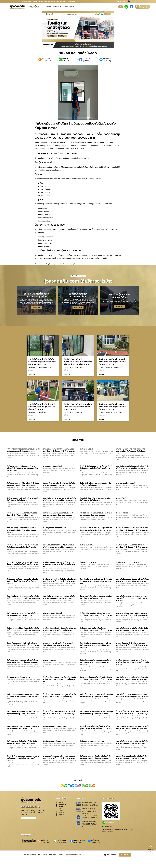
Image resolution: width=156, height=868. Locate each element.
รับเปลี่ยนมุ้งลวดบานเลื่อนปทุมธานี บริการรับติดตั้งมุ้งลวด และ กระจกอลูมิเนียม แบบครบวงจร (96, 581)
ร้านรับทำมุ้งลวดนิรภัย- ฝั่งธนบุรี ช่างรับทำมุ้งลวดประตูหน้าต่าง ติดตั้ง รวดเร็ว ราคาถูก (59, 629)
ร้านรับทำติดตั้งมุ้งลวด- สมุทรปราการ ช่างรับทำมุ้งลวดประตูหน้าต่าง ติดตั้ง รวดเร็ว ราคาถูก (96, 468)
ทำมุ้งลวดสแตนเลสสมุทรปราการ (92, 741)
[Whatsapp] (83, 785)
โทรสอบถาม (46, 59)
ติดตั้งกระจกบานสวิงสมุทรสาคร (128, 562)
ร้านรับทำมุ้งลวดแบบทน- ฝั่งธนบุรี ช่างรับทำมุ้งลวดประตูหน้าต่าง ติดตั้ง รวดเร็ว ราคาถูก (59, 712)
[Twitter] (76, 785)
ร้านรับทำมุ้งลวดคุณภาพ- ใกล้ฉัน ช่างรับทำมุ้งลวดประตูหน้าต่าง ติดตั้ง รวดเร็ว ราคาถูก (132, 712)
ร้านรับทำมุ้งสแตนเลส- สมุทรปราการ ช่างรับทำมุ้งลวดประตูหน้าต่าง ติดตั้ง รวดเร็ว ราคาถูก (59, 564)
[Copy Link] (62, 785)
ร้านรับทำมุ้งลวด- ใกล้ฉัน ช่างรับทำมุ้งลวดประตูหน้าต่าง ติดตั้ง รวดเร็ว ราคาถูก (22, 513)
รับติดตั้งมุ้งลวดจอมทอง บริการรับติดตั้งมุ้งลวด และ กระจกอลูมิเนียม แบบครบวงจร (23, 712)
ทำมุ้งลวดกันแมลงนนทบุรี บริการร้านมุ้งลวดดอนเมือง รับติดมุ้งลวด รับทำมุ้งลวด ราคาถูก (59, 757)
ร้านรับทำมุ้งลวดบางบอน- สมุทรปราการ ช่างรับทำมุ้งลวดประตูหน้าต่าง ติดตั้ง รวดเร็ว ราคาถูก (23, 758)
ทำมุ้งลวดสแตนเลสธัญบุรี (52, 466)
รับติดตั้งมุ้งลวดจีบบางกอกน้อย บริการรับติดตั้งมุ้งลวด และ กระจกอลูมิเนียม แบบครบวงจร (132, 695)
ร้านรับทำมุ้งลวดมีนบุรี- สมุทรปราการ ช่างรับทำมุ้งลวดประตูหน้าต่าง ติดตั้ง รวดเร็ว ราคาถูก (78, 362)
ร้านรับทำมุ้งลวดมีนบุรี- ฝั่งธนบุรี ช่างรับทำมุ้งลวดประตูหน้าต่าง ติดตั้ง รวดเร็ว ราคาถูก (41, 407)
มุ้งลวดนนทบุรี (87, 61)
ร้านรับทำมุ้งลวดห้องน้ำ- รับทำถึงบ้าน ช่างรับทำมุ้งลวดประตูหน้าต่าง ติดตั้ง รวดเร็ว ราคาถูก (59, 679)
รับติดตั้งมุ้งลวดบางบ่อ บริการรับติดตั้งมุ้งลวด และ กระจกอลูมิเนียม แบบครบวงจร (95, 757)
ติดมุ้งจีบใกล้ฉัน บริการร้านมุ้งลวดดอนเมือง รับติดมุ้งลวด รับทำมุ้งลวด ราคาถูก (95, 499)
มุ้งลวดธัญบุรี (121, 498)
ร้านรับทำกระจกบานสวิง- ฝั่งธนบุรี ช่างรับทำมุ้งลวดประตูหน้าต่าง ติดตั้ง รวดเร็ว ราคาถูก (96, 528)
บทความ (65, 7)
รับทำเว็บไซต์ (77, 855)
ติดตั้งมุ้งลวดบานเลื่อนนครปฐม (18, 677)
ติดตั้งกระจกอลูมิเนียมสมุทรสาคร (55, 741)
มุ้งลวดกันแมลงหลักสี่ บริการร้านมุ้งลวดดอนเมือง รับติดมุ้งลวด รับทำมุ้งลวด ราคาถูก (132, 644)
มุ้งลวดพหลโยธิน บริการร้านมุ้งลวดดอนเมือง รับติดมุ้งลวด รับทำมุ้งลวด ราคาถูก (96, 597)
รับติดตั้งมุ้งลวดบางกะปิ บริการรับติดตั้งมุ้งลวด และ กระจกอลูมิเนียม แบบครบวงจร (132, 629)
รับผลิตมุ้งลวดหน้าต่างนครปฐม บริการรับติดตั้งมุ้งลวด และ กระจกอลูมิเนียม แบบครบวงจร (59, 499)
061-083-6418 (143, 7)
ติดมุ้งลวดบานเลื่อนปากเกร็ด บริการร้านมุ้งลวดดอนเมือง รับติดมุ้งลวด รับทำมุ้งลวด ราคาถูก (22, 581)
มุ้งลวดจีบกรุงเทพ (50, 660)
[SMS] (90, 785)
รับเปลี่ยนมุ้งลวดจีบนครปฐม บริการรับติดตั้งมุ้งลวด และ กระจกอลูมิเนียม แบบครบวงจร (132, 727)
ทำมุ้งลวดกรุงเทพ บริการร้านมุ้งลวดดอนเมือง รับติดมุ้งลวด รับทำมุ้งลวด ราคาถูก (96, 629)
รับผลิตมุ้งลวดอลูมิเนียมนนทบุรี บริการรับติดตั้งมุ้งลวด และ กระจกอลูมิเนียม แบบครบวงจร (132, 467)
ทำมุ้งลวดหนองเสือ (87, 449)
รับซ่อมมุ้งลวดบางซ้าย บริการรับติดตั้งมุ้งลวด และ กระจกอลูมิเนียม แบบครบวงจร (131, 757)
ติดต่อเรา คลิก (143, 6)
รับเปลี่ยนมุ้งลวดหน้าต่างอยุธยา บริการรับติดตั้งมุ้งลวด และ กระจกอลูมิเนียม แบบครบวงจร (23, 597)
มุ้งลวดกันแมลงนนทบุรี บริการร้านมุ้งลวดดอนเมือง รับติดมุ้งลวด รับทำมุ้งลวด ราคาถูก (23, 644)
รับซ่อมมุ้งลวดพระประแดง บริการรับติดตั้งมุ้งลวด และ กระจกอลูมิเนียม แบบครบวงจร (96, 695)
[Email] (86, 785)
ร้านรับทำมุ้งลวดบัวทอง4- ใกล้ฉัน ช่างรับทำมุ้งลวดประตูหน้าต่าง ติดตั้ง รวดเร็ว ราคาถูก (95, 727)
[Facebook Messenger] (72, 785)
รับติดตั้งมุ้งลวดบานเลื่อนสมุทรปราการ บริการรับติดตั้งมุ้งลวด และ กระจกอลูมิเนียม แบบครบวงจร (22, 468)
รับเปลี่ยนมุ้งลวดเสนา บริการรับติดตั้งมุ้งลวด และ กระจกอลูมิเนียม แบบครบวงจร (23, 727)
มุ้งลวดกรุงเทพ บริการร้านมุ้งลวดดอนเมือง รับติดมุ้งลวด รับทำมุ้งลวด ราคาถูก (59, 644)
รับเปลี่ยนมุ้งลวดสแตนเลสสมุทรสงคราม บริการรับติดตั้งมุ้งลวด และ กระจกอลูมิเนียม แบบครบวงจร (89, 811)
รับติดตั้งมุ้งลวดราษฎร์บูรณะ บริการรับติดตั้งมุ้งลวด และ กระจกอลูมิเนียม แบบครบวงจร (132, 580)
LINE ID (65, 59)
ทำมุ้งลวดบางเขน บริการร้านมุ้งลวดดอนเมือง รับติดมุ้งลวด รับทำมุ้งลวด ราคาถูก (23, 499)
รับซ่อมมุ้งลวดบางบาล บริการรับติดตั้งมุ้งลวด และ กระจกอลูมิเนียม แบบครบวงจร (58, 513)
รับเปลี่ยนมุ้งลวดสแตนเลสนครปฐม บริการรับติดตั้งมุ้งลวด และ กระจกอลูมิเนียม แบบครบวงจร (95, 645)
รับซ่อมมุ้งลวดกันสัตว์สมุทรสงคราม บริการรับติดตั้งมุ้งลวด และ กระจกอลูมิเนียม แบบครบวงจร (95, 662)
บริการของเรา (57, 7)
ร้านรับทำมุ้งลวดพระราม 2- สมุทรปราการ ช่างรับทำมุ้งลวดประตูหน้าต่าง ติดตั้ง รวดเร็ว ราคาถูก (132, 662)
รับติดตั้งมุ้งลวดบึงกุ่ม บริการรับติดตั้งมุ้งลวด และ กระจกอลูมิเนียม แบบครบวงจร (22, 742)
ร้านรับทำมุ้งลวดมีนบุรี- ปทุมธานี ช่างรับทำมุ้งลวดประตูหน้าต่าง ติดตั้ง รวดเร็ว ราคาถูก (112, 362)
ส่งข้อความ (107, 59)
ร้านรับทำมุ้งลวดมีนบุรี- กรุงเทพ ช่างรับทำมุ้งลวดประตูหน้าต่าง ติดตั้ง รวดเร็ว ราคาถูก (112, 407)
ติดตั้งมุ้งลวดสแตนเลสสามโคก (54, 527)
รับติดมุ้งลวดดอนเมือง (55, 264)
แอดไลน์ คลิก (61, 840)
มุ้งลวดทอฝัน (66, 61)
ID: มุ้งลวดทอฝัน (62, 842)
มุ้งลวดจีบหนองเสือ (123, 512)
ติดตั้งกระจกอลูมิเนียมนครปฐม (54, 726)
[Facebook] (69, 785)
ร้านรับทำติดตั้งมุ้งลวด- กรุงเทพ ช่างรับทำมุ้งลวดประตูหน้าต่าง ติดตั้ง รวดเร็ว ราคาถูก (59, 695)
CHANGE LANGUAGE (112, 855)
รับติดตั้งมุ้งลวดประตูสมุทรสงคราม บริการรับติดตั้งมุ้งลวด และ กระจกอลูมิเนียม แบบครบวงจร (131, 598)
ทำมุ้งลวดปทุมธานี (86, 544)
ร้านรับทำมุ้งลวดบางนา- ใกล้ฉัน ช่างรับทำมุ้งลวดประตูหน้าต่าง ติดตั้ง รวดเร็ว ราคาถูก (90, 817)
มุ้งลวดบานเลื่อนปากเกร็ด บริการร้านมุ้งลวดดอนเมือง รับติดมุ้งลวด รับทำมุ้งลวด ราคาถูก (96, 678)
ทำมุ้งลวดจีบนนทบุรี (69, 264)
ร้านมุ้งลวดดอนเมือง (42, 264)
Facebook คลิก (79, 840)
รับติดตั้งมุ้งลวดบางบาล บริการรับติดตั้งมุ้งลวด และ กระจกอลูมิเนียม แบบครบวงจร (132, 742)
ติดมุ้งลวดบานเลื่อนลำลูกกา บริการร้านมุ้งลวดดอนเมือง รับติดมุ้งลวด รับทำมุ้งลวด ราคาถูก (89, 824)
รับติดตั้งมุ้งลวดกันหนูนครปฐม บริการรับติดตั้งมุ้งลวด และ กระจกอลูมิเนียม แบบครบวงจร (59, 545)
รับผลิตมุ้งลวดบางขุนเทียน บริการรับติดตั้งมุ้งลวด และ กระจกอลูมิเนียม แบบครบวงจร (132, 678)
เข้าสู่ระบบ (124, 2)
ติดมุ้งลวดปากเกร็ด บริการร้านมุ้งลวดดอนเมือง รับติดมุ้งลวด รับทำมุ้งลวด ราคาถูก (132, 545)
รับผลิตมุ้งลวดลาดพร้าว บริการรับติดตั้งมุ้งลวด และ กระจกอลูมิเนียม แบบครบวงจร (59, 597)
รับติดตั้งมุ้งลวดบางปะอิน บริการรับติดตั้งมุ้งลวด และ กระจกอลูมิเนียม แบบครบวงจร (23, 484)
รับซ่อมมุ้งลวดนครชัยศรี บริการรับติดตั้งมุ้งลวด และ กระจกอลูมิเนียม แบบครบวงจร (59, 484)
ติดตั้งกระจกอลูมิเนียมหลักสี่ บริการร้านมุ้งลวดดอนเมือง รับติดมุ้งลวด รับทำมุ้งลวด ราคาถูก (22, 529)
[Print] (93, 785)
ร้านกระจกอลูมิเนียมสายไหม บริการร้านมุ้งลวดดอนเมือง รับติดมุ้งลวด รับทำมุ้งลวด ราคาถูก (131, 451)
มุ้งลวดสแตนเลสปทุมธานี (52, 613)
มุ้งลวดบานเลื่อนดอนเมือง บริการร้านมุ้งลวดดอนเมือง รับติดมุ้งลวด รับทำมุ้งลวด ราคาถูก (132, 528)
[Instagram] (79, 785)
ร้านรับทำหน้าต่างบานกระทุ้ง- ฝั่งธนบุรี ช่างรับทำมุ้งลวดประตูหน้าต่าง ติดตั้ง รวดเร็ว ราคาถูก (22, 547)
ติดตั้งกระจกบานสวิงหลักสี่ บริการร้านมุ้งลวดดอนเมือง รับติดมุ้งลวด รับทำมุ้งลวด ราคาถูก (59, 580)
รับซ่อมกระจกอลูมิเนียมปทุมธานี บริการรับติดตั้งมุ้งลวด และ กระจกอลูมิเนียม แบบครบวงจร (23, 629)
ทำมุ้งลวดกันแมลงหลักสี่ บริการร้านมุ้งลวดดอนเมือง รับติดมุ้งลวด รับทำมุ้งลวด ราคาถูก (59, 450)
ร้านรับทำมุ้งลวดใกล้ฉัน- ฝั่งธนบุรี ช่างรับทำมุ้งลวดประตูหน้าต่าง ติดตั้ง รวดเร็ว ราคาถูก (90, 804)
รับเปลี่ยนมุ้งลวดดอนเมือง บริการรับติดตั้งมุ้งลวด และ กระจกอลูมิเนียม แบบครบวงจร (23, 450)
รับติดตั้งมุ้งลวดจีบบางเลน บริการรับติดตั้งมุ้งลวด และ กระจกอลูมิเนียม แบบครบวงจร (22, 661)
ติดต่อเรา (119, 2)
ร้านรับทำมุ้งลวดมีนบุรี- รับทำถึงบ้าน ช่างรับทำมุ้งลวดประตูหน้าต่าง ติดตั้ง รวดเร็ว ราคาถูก (42, 362)
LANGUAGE (133, 1)
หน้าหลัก (48, 7)
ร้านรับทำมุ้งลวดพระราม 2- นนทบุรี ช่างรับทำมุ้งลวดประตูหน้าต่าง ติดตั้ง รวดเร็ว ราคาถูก (23, 563)
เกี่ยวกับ (71, 7)
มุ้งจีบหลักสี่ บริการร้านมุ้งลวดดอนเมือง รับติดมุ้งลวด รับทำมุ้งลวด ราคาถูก (95, 484)
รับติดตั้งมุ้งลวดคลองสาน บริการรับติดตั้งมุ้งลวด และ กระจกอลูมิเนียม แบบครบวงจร (96, 712)
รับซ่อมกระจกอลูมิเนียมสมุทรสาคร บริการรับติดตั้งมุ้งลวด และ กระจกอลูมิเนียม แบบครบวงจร (23, 696)
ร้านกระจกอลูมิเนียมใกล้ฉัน (126, 483)
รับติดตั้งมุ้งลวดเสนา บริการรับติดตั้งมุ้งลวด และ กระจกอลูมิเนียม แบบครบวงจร (23, 614)
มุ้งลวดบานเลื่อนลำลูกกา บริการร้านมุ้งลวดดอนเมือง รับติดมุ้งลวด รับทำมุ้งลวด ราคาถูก (132, 614)
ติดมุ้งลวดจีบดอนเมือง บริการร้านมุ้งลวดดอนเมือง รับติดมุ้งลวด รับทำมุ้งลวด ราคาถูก (96, 614)
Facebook (86, 59)
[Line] (65, 785)
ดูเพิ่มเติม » (31, 370)
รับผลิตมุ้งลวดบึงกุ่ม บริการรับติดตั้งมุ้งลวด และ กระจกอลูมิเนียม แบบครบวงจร (96, 513)
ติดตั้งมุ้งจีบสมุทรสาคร (88, 562)
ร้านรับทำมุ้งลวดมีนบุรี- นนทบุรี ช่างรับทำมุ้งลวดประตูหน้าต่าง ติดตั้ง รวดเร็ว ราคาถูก (78, 407)
